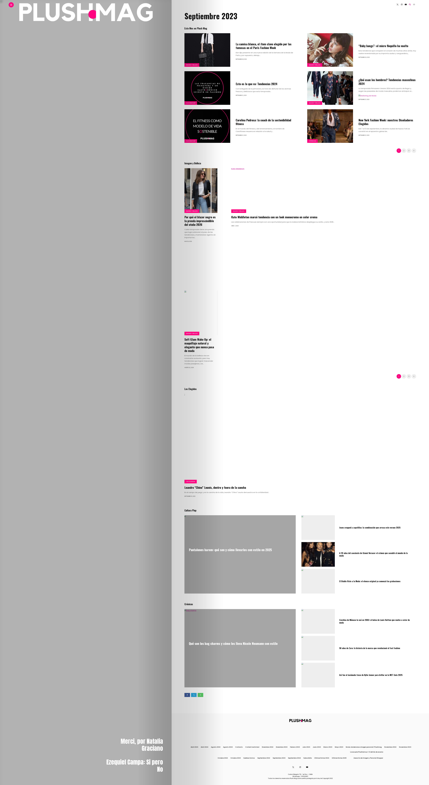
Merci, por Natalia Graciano (142, 745)
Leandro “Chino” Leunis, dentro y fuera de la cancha (215, 487)
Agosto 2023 (228, 747)
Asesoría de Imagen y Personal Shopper (368, 758)
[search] (410, 4)
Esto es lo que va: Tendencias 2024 (257, 84)
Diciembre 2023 (281, 747)
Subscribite (307, 758)
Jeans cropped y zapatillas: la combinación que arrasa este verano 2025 (369, 527)
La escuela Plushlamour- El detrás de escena (366, 752)
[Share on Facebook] (187, 695)
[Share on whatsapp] (200, 695)
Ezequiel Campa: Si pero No (134, 765)
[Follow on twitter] (397, 4)
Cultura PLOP (190, 103)
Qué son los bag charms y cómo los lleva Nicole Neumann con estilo (233, 643)
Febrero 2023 (295, 747)
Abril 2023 (194, 747)
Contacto (239, 747)
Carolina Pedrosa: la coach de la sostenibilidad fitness (263, 122)
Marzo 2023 (327, 747)
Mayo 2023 (339, 747)
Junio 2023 (317, 747)
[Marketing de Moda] (367, 95)
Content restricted (252, 747)
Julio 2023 (306, 747)
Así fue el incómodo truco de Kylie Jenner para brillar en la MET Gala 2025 (370, 674)
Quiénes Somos (249, 758)
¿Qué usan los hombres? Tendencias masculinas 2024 (387, 82)
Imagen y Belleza (192, 65)
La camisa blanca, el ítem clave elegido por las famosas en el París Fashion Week (263, 46)
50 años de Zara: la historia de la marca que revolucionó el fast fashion (369, 648)
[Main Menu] (11, 5)
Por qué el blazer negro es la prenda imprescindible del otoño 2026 (200, 221)
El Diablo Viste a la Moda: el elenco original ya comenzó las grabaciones (369, 581)
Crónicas (312, 141)
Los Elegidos (190, 481)
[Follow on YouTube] (406, 4)
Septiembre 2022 (263, 758)
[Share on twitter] (194, 695)
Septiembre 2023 (279, 758)
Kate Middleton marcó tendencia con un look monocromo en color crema (274, 217)
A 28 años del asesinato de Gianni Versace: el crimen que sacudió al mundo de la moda (373, 554)
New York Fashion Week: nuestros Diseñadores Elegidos (386, 122)
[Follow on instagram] (402, 4)
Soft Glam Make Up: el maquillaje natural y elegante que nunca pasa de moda (199, 345)
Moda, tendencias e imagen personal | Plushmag (364, 747)
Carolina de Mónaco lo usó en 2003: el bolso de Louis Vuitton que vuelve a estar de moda (374, 621)
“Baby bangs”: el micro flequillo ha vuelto (383, 46)
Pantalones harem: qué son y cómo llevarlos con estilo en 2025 (230, 549)
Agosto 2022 (215, 747)
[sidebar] (414, 4)
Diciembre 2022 (267, 747)
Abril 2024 (204, 747)
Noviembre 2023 (405, 747)
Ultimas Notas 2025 (339, 758)
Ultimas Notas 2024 (321, 758)
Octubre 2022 (223, 758)
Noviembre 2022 (390, 747)
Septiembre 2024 (294, 758)
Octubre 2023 (235, 758)
